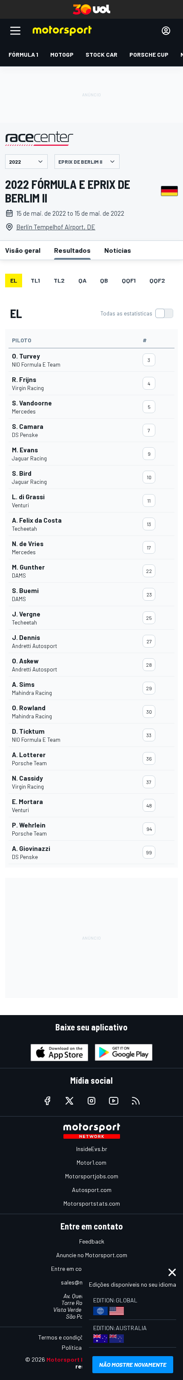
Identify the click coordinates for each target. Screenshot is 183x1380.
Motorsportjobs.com (91, 1176)
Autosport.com (92, 1189)
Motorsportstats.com (91, 1203)
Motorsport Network (76, 1359)
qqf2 (157, 280)
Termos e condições (63, 1337)
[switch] (136, 313)
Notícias (117, 250)
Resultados (72, 250)
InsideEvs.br (91, 1148)
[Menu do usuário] (165, 30)
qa (82, 280)
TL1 (35, 280)
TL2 (59, 280)
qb (104, 280)
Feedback (91, 1241)
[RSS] (135, 1100)
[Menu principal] (15, 31)
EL (13, 280)
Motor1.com (91, 1162)
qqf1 (129, 280)
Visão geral (22, 250)
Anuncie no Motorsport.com (91, 1254)
